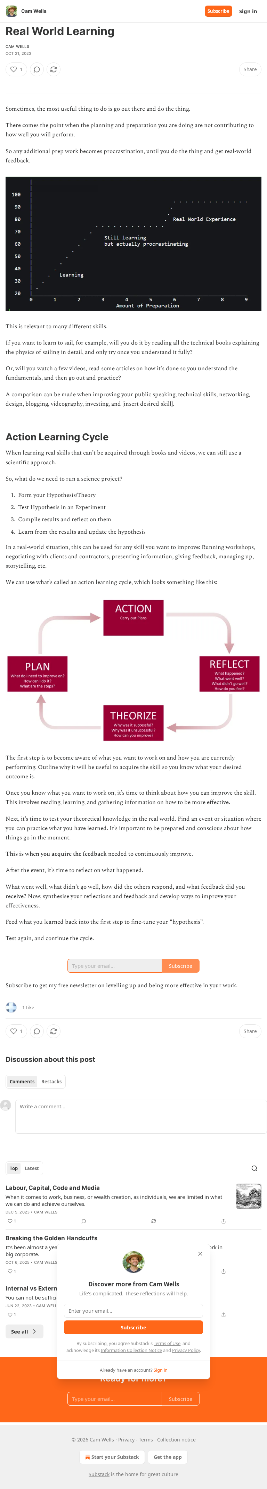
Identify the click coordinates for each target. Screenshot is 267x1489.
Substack (99, 1474)
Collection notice (176, 1439)
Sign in (248, 11)
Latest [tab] (32, 1168)
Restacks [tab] (51, 1081)
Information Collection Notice (131, 1350)
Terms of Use (167, 1343)
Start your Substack (115, 1457)
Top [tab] (14, 1168)
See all (19, 1331)
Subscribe (218, 11)
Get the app (168, 1457)
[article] (133, 1204)
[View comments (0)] (37, 69)
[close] (200, 1253)
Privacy (126, 1439)
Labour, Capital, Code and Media (53, 1187)
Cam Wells (17, 46)
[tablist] (36, 1082)
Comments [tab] (22, 1081)
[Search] (254, 1168)
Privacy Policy (186, 1350)
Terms (146, 1439)
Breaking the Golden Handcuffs (52, 1238)
